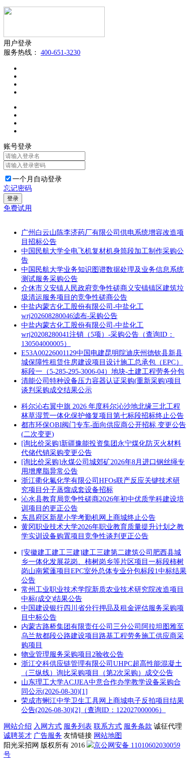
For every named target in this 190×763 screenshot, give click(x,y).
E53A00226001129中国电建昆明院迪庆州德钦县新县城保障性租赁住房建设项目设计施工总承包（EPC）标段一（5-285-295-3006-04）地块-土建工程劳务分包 (102, 362)
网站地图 (108, 735)
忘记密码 (18, 188)
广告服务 (48, 735)
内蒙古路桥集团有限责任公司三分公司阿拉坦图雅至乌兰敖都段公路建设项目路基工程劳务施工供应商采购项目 (102, 636)
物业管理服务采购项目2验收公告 (72, 654)
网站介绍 (18, 726)
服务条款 (138, 726)
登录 (13, 198)
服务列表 (78, 726)
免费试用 (18, 208)
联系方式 (108, 726)
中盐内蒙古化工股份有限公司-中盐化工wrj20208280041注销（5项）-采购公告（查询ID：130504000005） (98, 334)
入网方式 (48, 726)
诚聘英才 (18, 735)
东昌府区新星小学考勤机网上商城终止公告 (88, 517)
